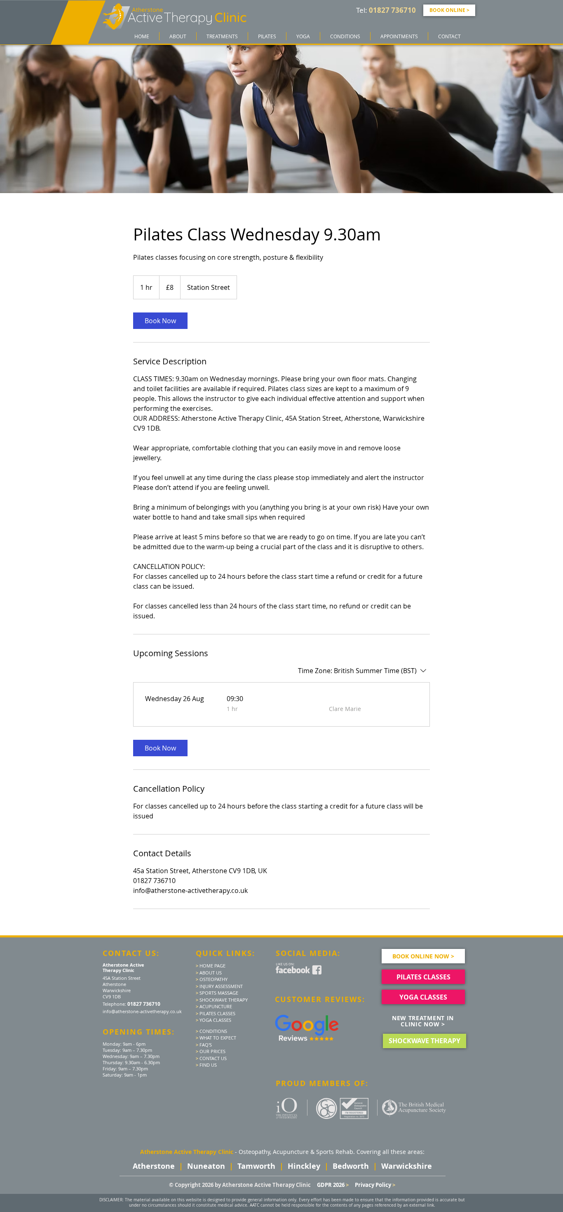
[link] (160, 320)
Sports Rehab (334, 1152)
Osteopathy (254, 1152)
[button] (222, 36)
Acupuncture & (294, 1152)
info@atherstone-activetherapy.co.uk (142, 1011)
